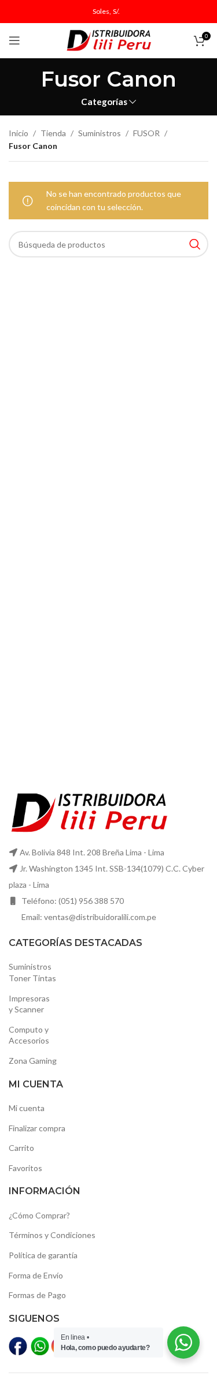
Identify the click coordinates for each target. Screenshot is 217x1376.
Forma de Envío (36, 1275)
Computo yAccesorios (29, 1035)
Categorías (104, 102)
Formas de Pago (37, 1295)
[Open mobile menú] (14, 40)
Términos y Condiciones (52, 1235)
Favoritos (25, 1168)
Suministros (99, 133)
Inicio (18, 133)
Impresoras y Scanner (29, 1004)
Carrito (21, 1148)
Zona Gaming (33, 1060)
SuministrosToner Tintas (32, 972)
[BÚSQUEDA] (195, 244)
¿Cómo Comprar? (39, 1215)
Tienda (53, 133)
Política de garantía (43, 1255)
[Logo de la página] (108, 39)
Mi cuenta (27, 1108)
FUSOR (146, 133)
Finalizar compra (37, 1128)
